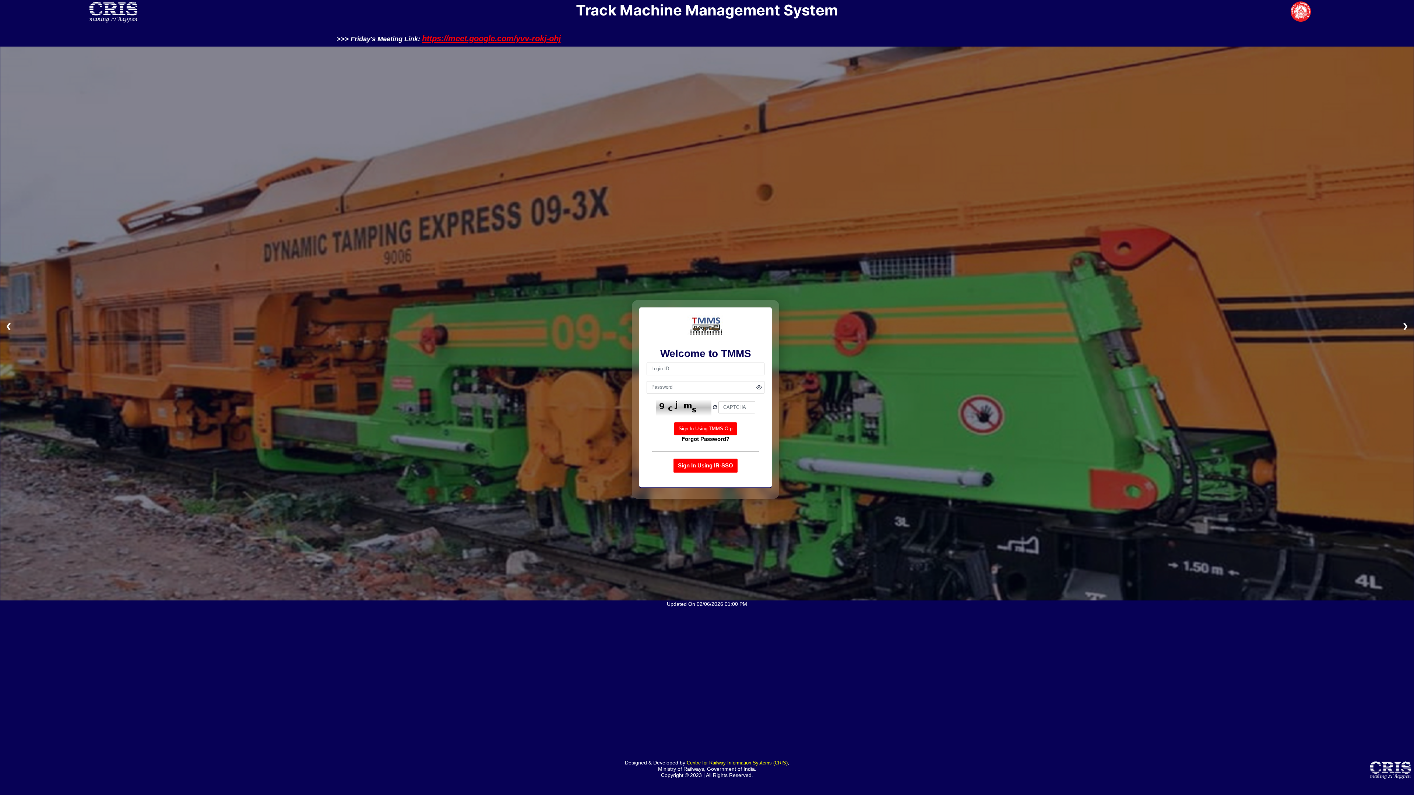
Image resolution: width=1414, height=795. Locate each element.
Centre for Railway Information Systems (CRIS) (737, 763)
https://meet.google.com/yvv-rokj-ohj (645, 38)
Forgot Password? (705, 439)
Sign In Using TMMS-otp (705, 428)
